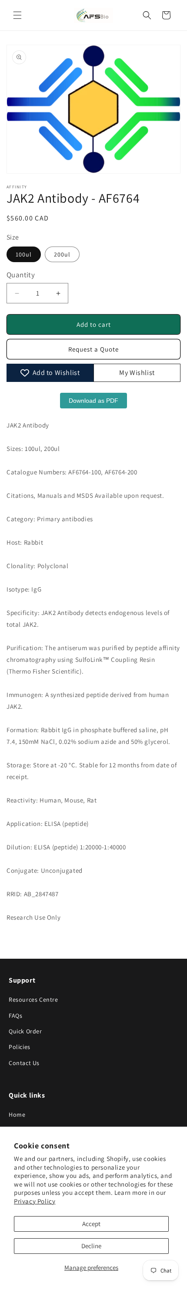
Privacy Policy (34, 1201)
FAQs (15, 1015)
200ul (62, 254)
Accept (91, 1224)
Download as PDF (93, 400)
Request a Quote (93, 349)
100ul (24, 254)
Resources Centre (33, 999)
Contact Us (24, 1063)
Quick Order (25, 1031)
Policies (19, 1047)
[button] (17, 15)
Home (17, 1114)
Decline (91, 1246)
